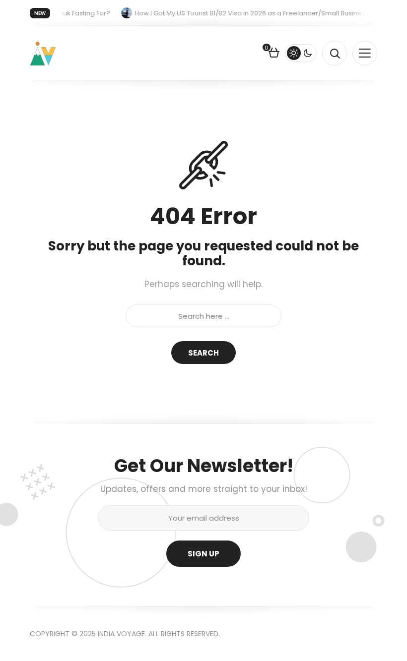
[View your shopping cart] (274, 54)
